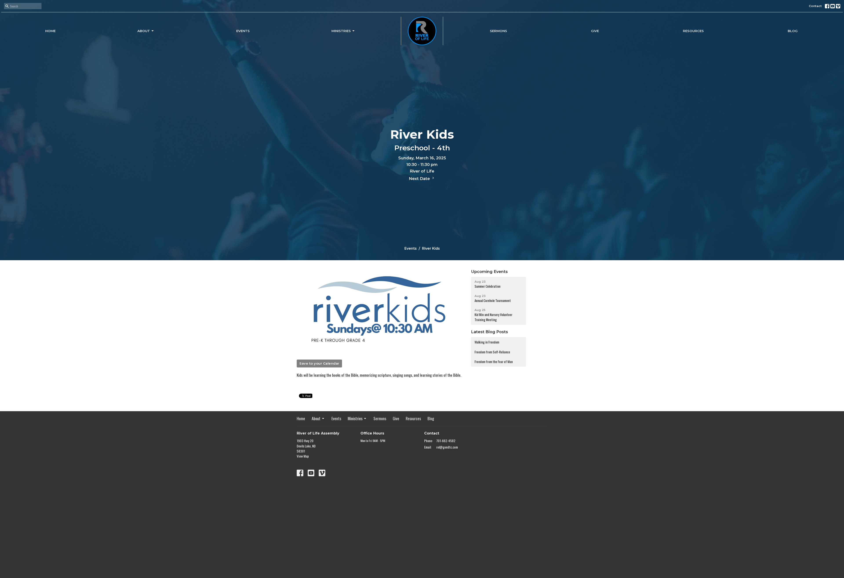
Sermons (498, 31)
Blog (793, 31)
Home (50, 31)
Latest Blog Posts (489, 331)
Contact (815, 6)
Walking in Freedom (487, 342)
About (143, 31)
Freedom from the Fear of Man (494, 361)
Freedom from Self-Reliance (492, 351)
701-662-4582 (445, 440)
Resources (693, 31)
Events (243, 31)
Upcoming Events (489, 271)
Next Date (420, 178)
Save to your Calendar (319, 363)
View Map (303, 456)
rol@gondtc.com (447, 447)
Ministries (341, 31)
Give (595, 31)
